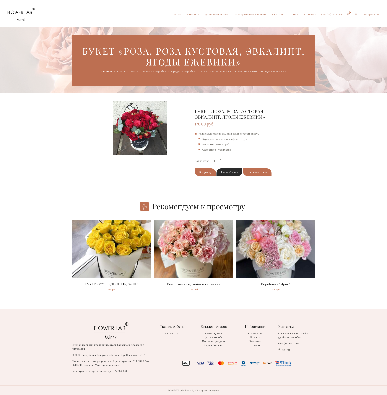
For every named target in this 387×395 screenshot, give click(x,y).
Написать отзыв (257, 172)
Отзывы (255, 344)
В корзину (205, 172)
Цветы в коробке (214, 337)
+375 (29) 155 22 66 (331, 14)
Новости (255, 337)
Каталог (192, 14)
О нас (177, 14)
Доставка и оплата (216, 14)
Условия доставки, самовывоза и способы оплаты (228, 133)
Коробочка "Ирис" (275, 284)
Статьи (293, 14)
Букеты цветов (214, 333)
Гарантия (278, 14)
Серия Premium (213, 344)
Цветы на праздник (213, 341)
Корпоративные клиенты (250, 14)
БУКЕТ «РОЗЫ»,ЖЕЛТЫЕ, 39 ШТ (111, 284)
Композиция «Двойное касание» (193, 284)
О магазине (255, 333)
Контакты (310, 14)
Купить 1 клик (229, 172)
